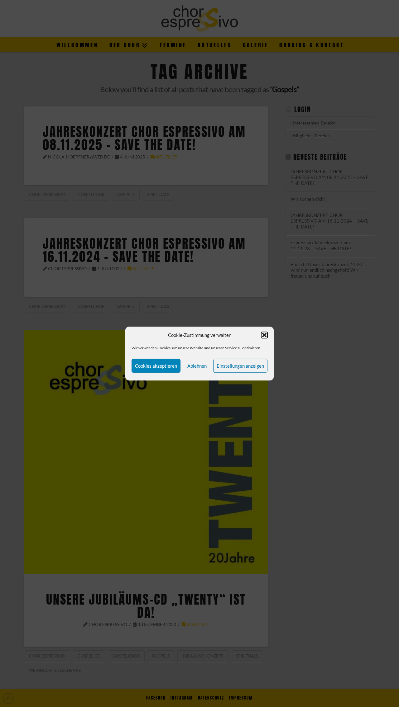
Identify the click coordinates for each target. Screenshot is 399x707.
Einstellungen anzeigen (240, 366)
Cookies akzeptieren (156, 366)
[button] (264, 335)
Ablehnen (197, 366)
